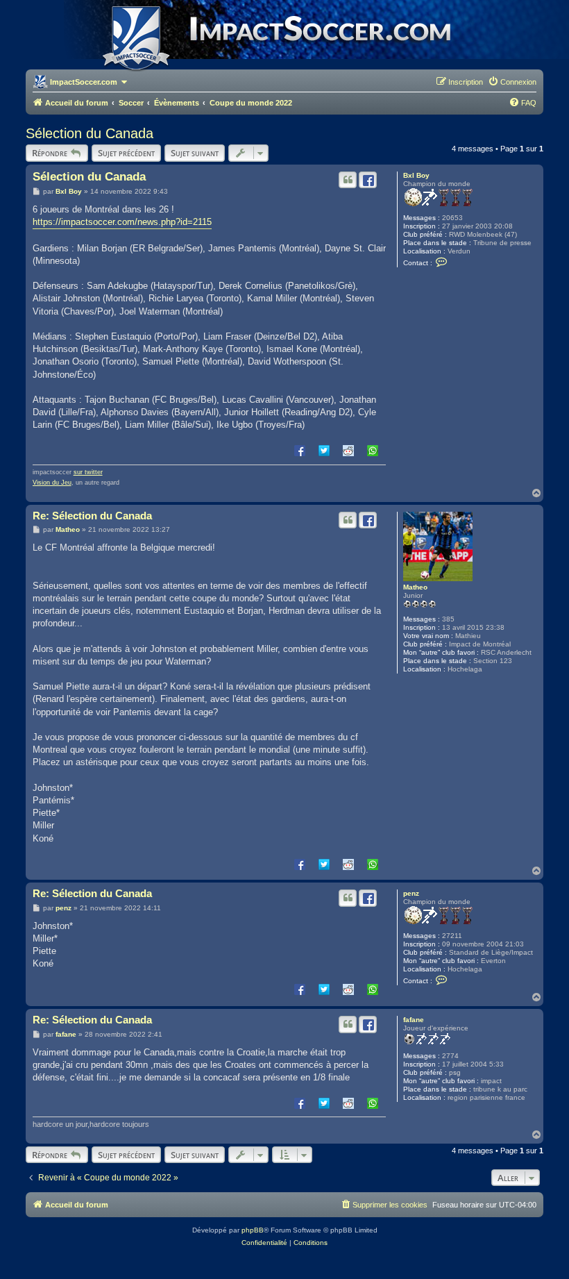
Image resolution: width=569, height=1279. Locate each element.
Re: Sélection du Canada (92, 515)
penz (411, 893)
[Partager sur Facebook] (300, 450)
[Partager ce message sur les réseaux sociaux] (368, 180)
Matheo (415, 587)
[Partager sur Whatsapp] (373, 450)
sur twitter (88, 472)
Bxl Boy (416, 175)
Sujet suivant (195, 153)
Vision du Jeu (52, 482)
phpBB (252, 1230)
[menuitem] (512, 82)
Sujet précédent (126, 153)
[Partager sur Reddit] (348, 450)
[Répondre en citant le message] (348, 180)
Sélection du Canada (89, 133)
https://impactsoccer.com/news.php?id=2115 (122, 222)
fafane (413, 1019)
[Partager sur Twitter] (324, 450)
